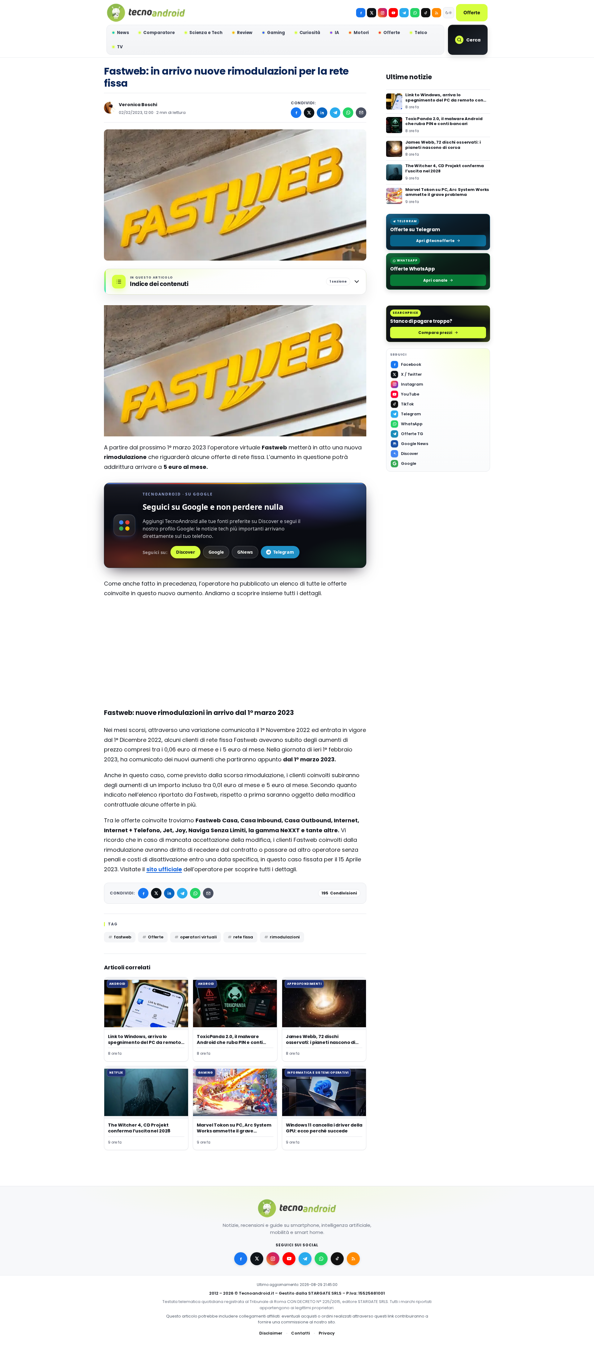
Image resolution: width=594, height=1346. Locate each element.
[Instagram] (382, 12)
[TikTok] (425, 12)
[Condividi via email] (361, 112)
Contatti (300, 1333)
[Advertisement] (235, 647)
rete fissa (243, 937)
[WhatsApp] (348, 112)
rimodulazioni (285, 937)
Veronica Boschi (138, 105)
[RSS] (436, 12)
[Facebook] (360, 12)
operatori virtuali (198, 937)
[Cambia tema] (448, 12)
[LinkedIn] (322, 112)
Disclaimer (270, 1333)
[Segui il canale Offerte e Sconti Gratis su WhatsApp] (415, 12)
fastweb (122, 937)
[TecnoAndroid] (146, 12)
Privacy (327, 1333)
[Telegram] (404, 12)
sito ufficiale (164, 869)
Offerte (471, 12)
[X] (371, 12)
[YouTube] (393, 12)
